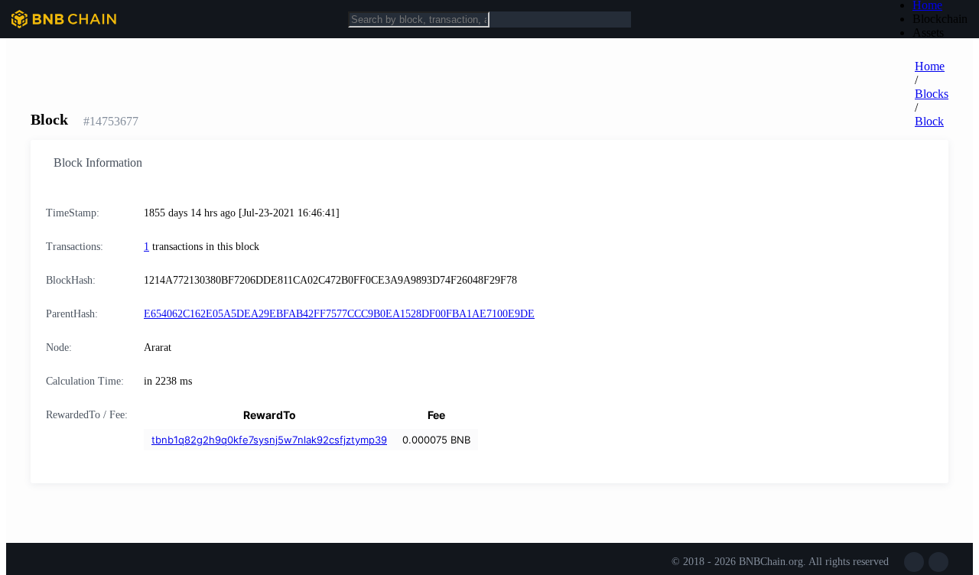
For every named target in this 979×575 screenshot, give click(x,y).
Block (929, 121)
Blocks (931, 93)
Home (930, 66)
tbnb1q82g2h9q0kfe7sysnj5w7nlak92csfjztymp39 (269, 440)
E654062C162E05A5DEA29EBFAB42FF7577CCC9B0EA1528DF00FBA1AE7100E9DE (339, 314)
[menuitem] (940, 19)
